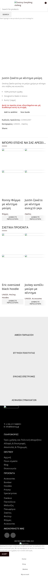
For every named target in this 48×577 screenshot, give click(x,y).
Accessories (37, 298)
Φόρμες (5, 214)
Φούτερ (12, 294)
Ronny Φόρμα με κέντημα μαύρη (11, 204)
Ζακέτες (28, 214)
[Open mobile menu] (3, 3)
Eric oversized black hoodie (11, 287)
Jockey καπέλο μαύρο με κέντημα (34, 289)
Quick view (5, 195)
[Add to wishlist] (12, 195)
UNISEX (5, 294)
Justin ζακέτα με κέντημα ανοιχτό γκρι (34, 204)
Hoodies (5, 297)
